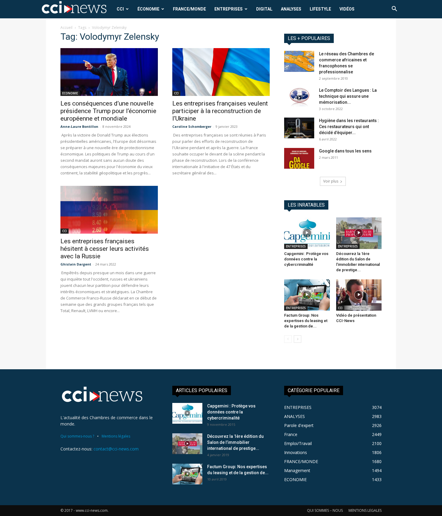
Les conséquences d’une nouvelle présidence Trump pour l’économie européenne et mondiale (108, 111)
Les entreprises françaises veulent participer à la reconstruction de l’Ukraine (220, 111)
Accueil (66, 27)
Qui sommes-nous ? (77, 436)
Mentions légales (116, 436)
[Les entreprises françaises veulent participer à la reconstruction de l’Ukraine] (221, 72)
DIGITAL (264, 9)
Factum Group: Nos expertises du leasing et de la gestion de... (305, 320)
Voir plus (330, 181)
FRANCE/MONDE (189, 9)
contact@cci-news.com (116, 449)
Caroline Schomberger (191, 126)
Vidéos (347, 9)
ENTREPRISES (228, 9)
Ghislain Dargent (75, 264)
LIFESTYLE (320, 9)
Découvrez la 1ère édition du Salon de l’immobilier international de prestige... (235, 442)
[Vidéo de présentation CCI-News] (359, 295)
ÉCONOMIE (148, 9)
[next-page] (297, 339)
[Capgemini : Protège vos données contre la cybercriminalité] (307, 233)
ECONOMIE (70, 93)
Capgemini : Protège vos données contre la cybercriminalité (306, 259)
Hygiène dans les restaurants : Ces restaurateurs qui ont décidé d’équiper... (349, 126)
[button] (394, 9)
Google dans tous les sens (345, 151)
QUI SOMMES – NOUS (325, 510)
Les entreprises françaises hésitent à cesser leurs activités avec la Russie (104, 249)
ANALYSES (291, 9)
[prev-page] (288, 339)
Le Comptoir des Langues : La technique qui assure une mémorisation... (348, 96)
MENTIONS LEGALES (365, 510)
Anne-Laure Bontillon (79, 126)
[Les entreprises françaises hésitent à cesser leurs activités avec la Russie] (109, 210)
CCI (120, 9)
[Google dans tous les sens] (299, 158)
